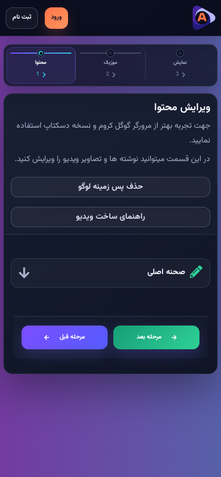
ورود (56, 17)
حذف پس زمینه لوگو (110, 187)
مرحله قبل (72, 337)
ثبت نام (21, 17)
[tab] (41, 65)
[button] (110, 273)
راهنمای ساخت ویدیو (110, 217)
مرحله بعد (149, 337)
